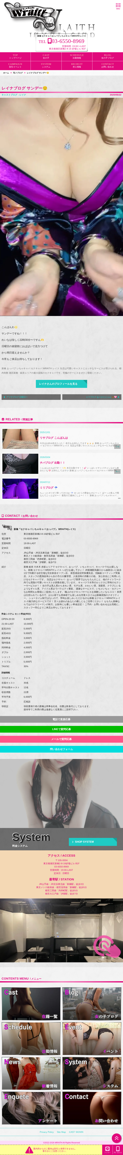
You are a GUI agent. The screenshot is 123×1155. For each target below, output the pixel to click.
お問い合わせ (107, 67)
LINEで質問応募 (61, 729)
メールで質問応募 (61, 739)
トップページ (15, 58)
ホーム (6, 73)
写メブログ (18, 73)
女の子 (46, 58)
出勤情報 (77, 58)
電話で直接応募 (61, 719)
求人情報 (77, 67)
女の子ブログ (107, 58)
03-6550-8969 (31, 538)
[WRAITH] (31, 17)
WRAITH (58, 1143)
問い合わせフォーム (61, 749)
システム (46, 67)
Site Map (61, 1132)
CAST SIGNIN (76, 1132)
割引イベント (15, 67)
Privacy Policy (47, 1132)
